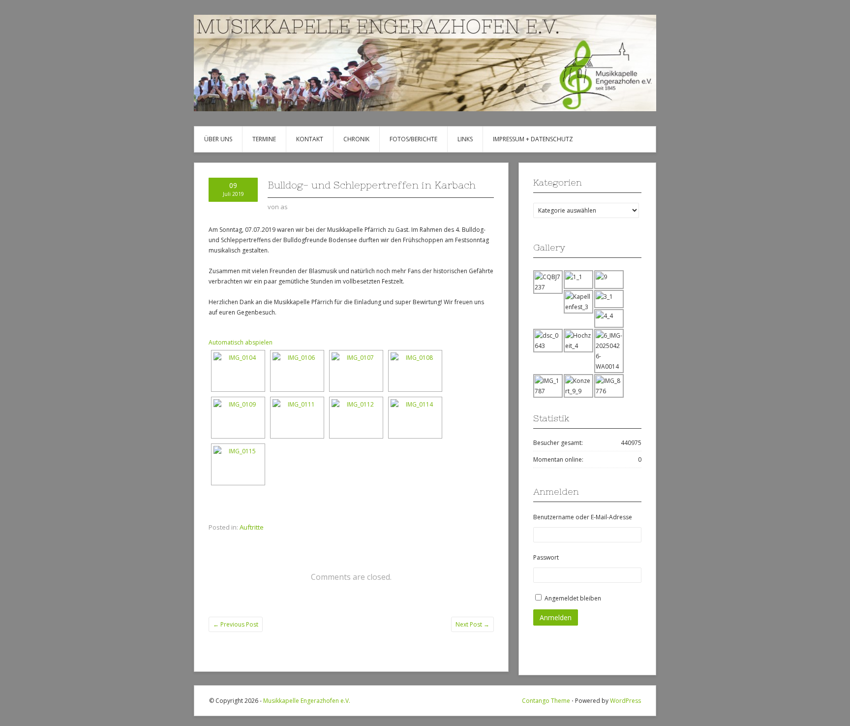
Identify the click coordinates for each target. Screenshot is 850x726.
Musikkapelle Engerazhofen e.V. (306, 700)
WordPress (625, 700)
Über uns (218, 139)
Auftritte (252, 527)
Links (465, 139)
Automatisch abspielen (241, 342)
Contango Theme (546, 700)
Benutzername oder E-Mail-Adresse (582, 517)
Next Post (472, 624)
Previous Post (235, 624)
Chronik (356, 139)
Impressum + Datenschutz (533, 139)
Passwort (546, 557)
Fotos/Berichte (413, 139)
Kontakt (309, 139)
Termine (264, 139)
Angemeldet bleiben (573, 598)
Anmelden (556, 617)
